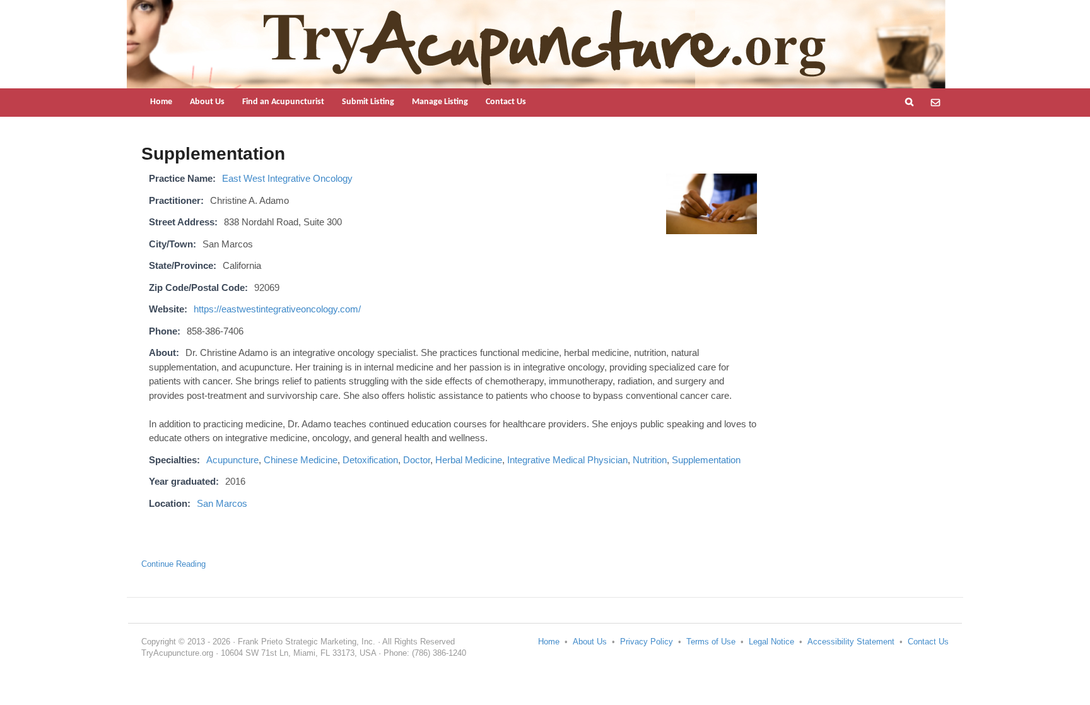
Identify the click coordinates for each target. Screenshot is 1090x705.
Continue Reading (173, 564)
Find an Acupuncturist (283, 102)
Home (161, 102)
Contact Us (506, 102)
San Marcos (222, 503)
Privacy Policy (646, 641)
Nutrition (650, 459)
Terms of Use (710, 641)
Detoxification (370, 459)
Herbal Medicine (468, 459)
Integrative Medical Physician (567, 459)
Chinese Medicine (300, 459)
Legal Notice (771, 641)
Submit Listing (368, 102)
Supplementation (706, 459)
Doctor (416, 459)
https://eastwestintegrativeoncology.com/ (277, 309)
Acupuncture (232, 459)
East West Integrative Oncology (287, 178)
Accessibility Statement (850, 641)
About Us (207, 102)
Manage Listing (440, 102)
